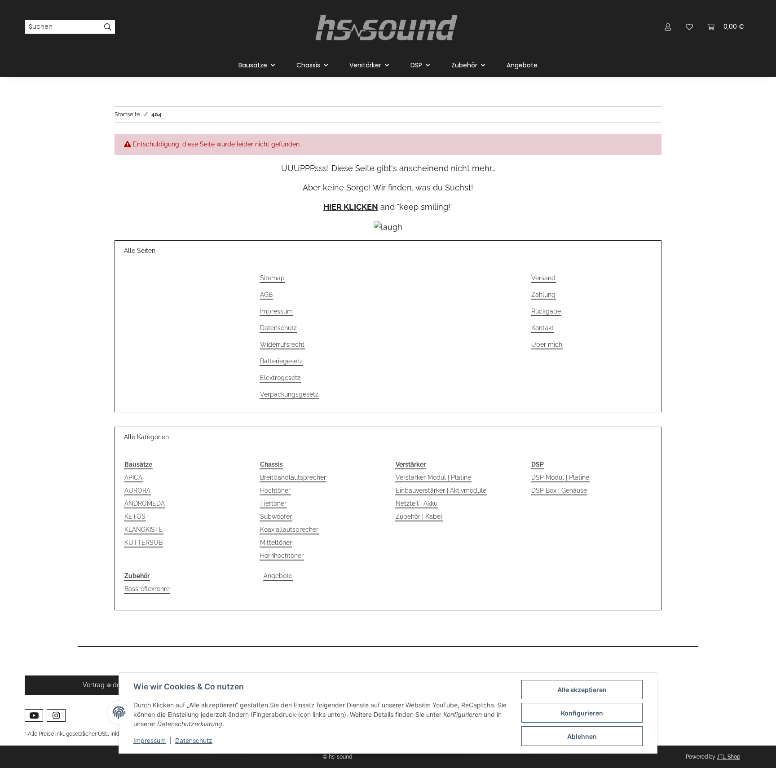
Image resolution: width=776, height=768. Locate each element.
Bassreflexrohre (147, 588)
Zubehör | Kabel (419, 516)
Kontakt (542, 327)
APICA (133, 477)
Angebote (278, 575)
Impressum (149, 740)
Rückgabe (546, 311)
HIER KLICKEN (350, 207)
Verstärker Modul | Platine (433, 477)
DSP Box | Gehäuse (559, 490)
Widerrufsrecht (282, 344)
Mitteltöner (276, 542)
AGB (266, 294)
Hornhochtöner (282, 555)
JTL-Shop (728, 757)
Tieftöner (273, 503)
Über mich (546, 344)
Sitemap (272, 278)
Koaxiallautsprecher (289, 529)
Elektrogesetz (280, 377)
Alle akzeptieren (582, 689)
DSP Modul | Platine (560, 477)
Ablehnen (582, 736)
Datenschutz (193, 740)
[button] (668, 26)
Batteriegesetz (281, 361)
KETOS (135, 516)
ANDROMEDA (144, 503)
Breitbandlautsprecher (293, 477)
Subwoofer (276, 516)
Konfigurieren (582, 713)
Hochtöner (275, 490)
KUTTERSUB (143, 542)
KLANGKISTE (143, 529)
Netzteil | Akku (416, 503)
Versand (543, 278)
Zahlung (543, 294)
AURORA (137, 490)
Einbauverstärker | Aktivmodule (441, 490)
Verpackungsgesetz (289, 394)
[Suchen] (108, 27)
